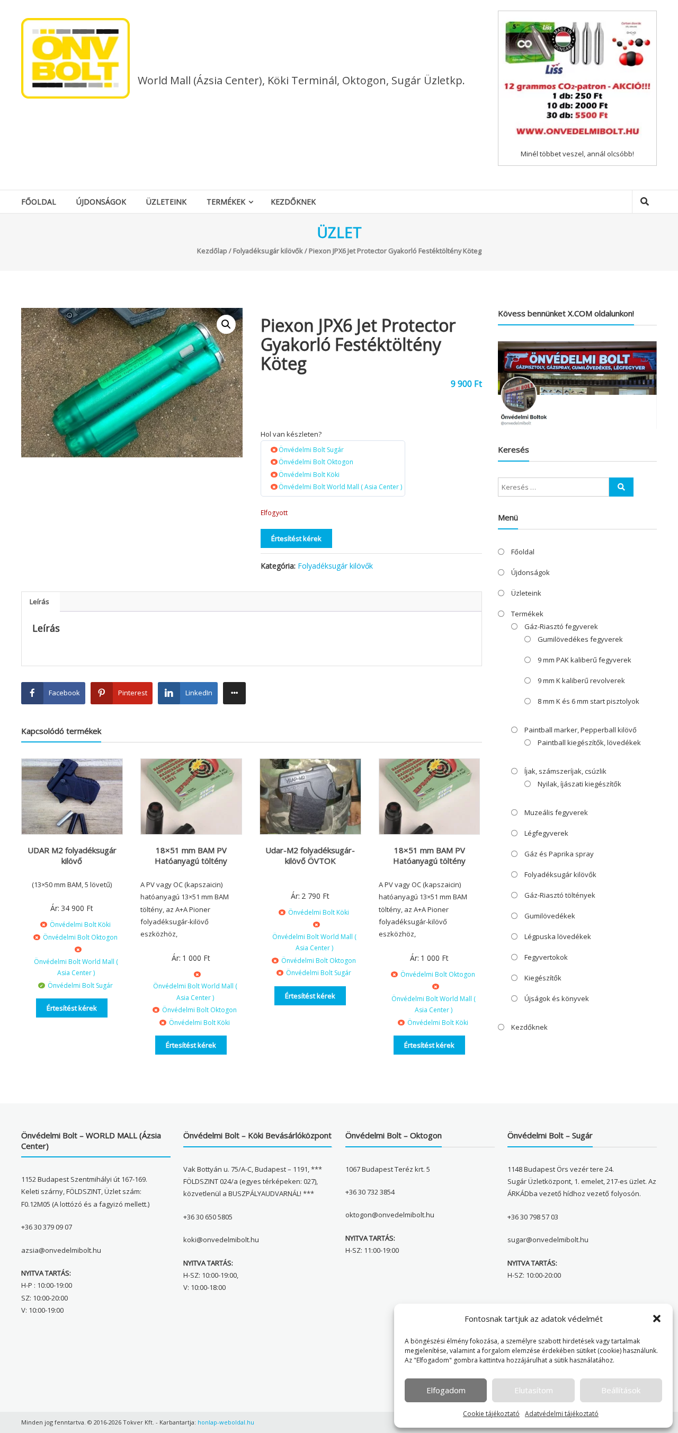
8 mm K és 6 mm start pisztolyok (588, 701)
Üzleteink (166, 202)
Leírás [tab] (39, 601)
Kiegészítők (542, 978)
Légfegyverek (546, 833)
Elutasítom (533, 1390)
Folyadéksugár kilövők (268, 250)
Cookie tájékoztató (491, 1413)
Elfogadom (446, 1390)
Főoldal (38, 202)
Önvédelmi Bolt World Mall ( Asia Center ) (340, 486)
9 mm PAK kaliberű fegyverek (584, 660)
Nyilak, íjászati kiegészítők (579, 784)
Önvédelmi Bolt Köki (309, 474)
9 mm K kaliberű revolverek (581, 680)
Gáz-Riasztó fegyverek (561, 626)
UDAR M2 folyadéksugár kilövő (72, 855)
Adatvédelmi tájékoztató (562, 1413)
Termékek (226, 202)
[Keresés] (621, 487)
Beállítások (620, 1390)
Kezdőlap (212, 250)
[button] (657, 1318)
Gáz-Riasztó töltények (559, 895)
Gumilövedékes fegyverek (580, 639)
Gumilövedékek (549, 916)
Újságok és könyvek (556, 998)
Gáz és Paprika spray (559, 854)
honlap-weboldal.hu (226, 1422)
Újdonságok (101, 202)
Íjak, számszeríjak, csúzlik (565, 771)
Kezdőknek (293, 202)
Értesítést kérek (296, 538)
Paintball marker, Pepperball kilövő (580, 730)
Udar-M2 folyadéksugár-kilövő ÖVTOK (310, 855)
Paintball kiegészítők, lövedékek (589, 742)
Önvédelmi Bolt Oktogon (316, 461)
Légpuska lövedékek (557, 936)
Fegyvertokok (546, 957)
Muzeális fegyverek (556, 812)
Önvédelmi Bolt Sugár (311, 449)
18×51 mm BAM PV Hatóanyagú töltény (191, 855)
